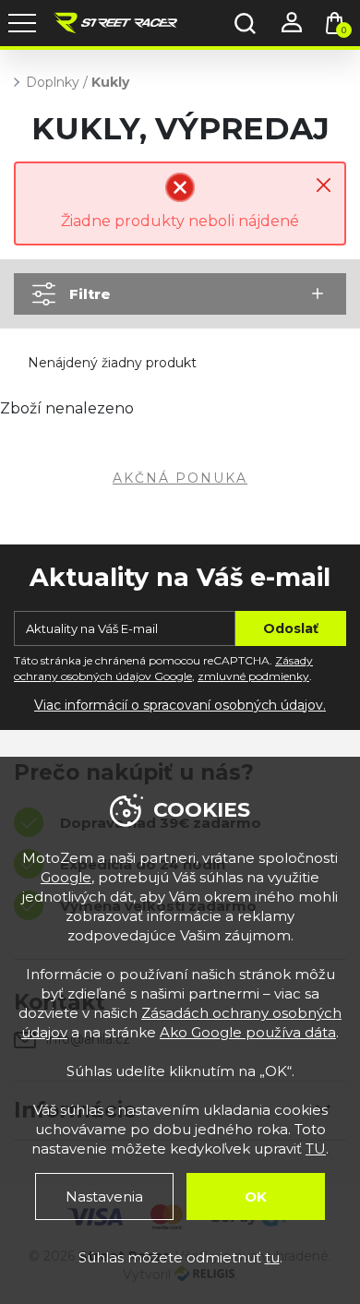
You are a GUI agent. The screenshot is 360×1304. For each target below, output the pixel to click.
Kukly (110, 82)
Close (323, 185)
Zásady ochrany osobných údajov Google (163, 668)
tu (272, 1257)
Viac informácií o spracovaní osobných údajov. (180, 705)
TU (316, 1148)
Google (66, 877)
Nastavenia (104, 1196)
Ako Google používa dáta (248, 1032)
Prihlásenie (291, 23)
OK (256, 1196)
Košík (344, 30)
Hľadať (245, 23)
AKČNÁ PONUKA (180, 478)
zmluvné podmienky (253, 676)
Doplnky (52, 82)
